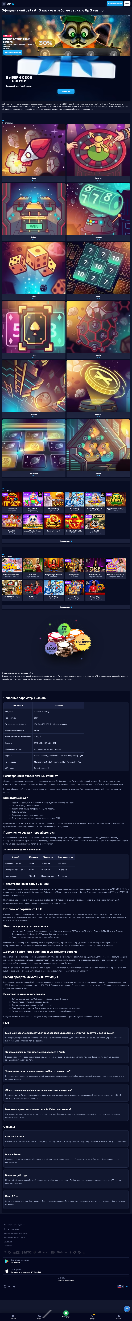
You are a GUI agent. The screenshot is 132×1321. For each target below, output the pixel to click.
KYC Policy (8, 1246)
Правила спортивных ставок (14, 1237)
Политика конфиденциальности (15, 1233)
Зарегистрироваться (115, 3)
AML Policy (8, 1241)
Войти (127, 3)
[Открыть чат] (127, 1309)
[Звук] (127, 1286)
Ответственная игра (11, 1229)
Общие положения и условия (14, 1225)
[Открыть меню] (4, 4)
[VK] (9, 1286)
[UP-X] (10, 3)
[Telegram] (14, 1286)
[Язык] (120, 1286)
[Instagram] (5, 1286)
